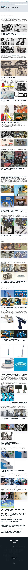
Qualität (14, 562)
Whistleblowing (14, 563)
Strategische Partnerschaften (14, 557)
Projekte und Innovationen (14, 558)
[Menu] (26, 1)
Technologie (14, 564)
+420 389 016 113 (14, 542)
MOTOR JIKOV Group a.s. (14, 550)
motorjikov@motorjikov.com (14, 543)
